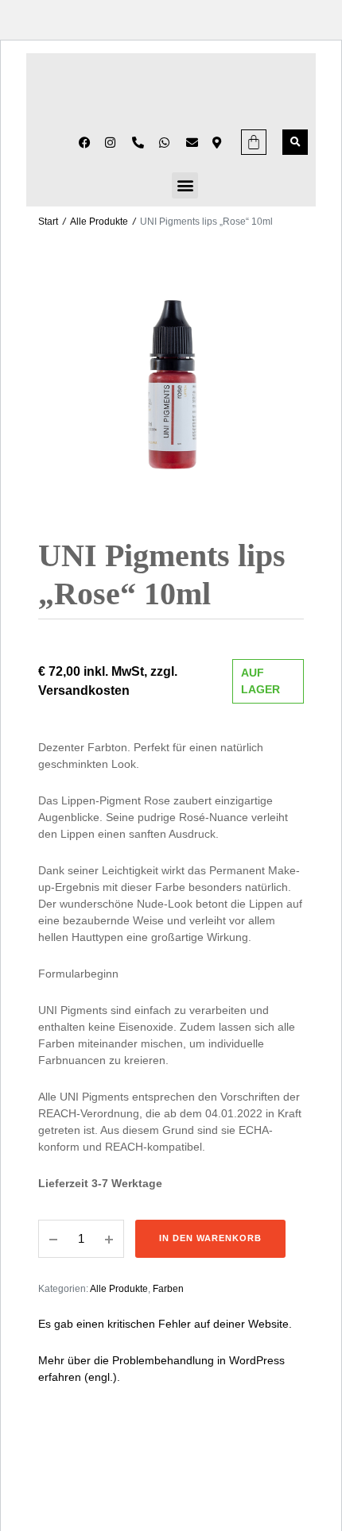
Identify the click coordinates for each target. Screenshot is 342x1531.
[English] (44, 141)
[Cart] (253, 142)
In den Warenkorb (210, 1238)
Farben (168, 1288)
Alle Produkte (99, 221)
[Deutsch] (65, 141)
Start (48, 221)
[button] (295, 142)
